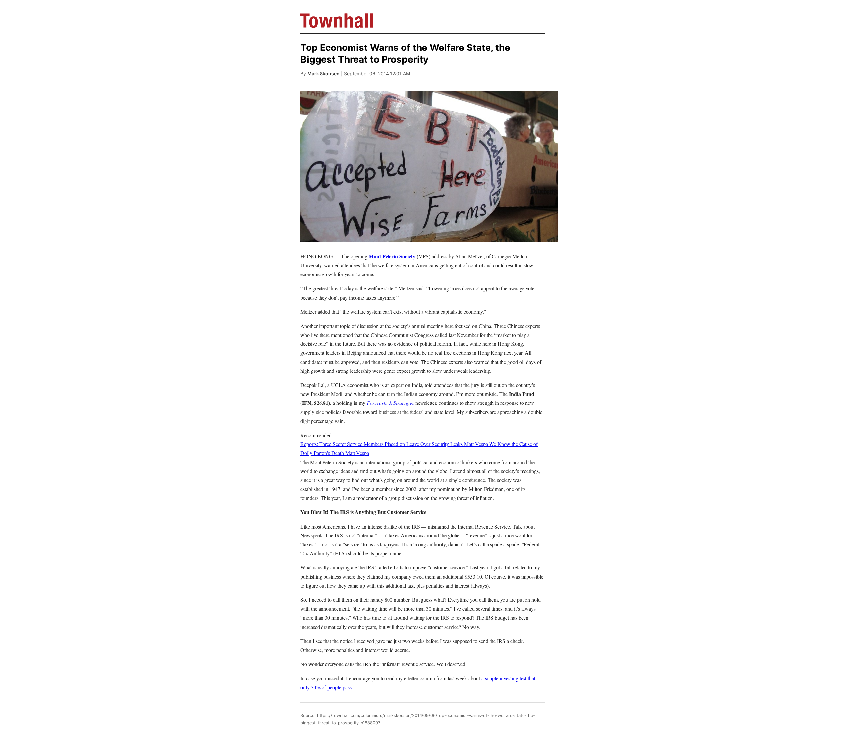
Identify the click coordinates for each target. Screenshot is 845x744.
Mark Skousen (323, 73)
